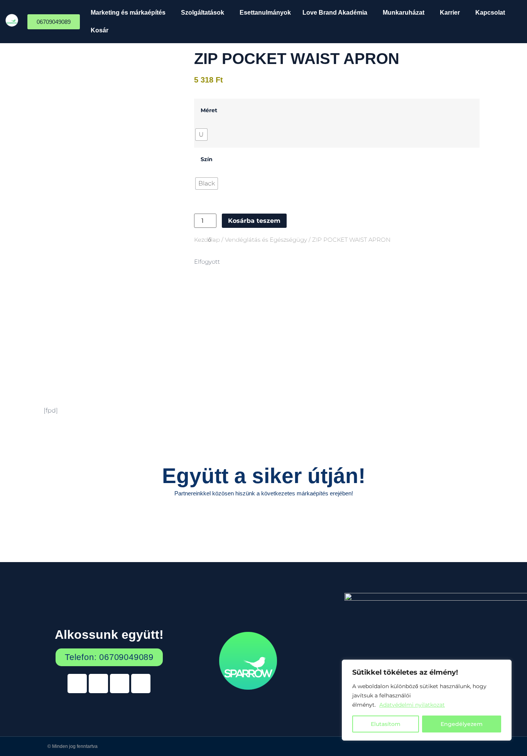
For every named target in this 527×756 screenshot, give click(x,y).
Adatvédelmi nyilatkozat (412, 704)
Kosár (99, 30)
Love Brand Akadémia (334, 12)
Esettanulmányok (265, 12)
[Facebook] (98, 683)
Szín (207, 159)
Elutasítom (385, 724)
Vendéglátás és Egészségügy (266, 239)
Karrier (450, 12)
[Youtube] (119, 683)
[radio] (201, 134)
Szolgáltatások (202, 12)
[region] (427, 700)
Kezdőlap (207, 239)
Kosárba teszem (254, 220)
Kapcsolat (490, 12)
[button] (130, 13)
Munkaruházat (403, 12)
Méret (209, 110)
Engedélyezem (462, 724)
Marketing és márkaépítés (128, 12)
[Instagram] (140, 683)
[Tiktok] (77, 683)
